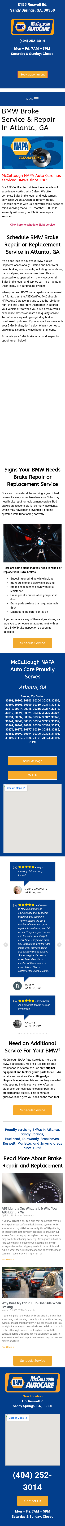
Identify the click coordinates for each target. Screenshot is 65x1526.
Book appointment (32, 74)
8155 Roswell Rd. (32, 4)
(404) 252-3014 (32, 41)
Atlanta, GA (32, 687)
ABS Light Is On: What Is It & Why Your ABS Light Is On (30, 1210)
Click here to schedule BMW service (32, 224)
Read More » (8, 1259)
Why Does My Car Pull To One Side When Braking (31, 1305)
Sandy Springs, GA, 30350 (32, 10)
